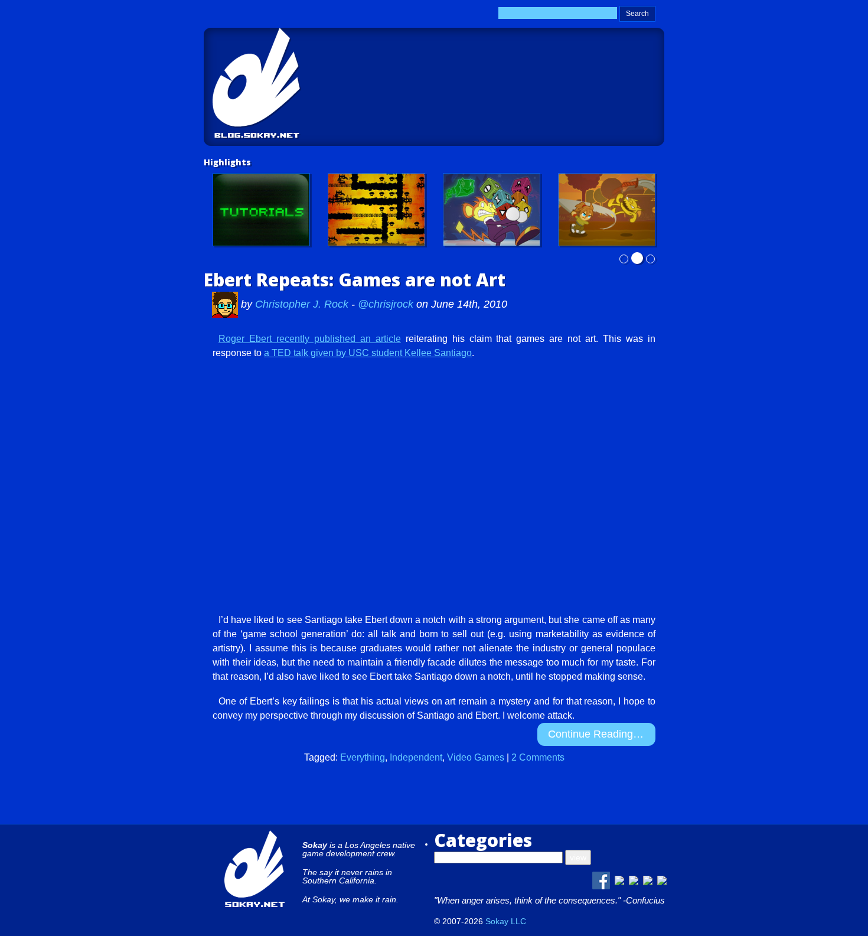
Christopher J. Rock (303, 304)
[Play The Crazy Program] (491, 209)
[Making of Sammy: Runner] (606, 209)
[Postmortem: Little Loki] (376, 209)
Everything (362, 757)
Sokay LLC (505, 921)
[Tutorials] (261, 209)
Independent (416, 757)
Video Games (475, 757)
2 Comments (537, 757)
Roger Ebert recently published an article (309, 339)
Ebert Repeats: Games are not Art (354, 280)
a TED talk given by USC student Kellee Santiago (368, 353)
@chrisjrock (385, 304)
